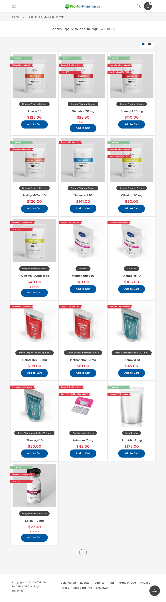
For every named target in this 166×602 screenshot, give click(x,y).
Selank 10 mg (34, 521)
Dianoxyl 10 (131, 360)
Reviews (102, 587)
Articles (99, 582)
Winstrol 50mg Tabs (34, 276)
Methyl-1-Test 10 (34, 195)
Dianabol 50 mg (131, 111)
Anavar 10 (34, 111)
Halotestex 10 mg (34, 360)
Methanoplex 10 (83, 276)
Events (84, 582)
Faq (111, 582)
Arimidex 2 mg (83, 440)
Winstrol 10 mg (132, 195)
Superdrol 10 (83, 195)
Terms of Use (127, 582)
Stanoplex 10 (131, 276)
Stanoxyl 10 (34, 440)
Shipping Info (82, 587)
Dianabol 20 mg (83, 111)
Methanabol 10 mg (83, 360)
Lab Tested (68, 582)
